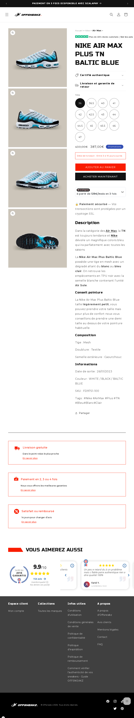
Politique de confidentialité (76, 635)
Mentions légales (107, 629)
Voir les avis (126, 37)
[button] (6, 14)
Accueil (79, 30)
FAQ (100, 644)
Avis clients (104, 622)
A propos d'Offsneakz (104, 612)
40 (103, 103)
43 (102, 114)
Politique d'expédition (75, 647)
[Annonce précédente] (6, 3)
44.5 (80, 125)
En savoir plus (30, 458)
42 (80, 114)
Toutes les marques (50, 610)
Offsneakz (48, 705)
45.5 (102, 125)
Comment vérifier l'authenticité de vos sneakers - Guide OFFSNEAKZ (80, 674)
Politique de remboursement (78, 658)
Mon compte (16, 610)
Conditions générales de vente (80, 624)
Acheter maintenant (100, 176)
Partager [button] (84, 413)
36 (80, 103)
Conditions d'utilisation (75, 612)
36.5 (91, 103)
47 (80, 137)
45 (91, 125)
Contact (102, 637)
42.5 (91, 114)
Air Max (96, 30)
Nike (87, 30)
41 (114, 103)
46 (114, 125)
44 (114, 114)
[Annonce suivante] (127, 3)
